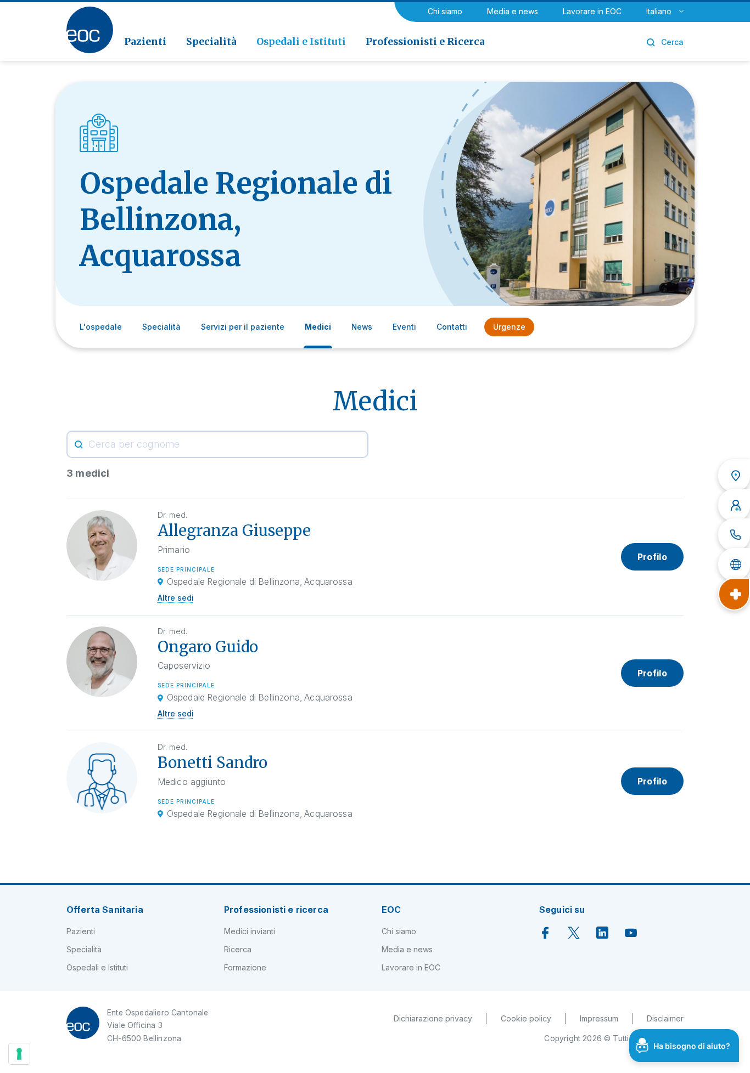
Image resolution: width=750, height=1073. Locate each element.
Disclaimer (665, 1018)
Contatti (451, 327)
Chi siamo (445, 11)
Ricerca (237, 949)
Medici (318, 327)
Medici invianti (249, 931)
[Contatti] (734, 534)
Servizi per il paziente (242, 327)
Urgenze (509, 327)
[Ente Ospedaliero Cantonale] (89, 30)
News (361, 327)
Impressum (599, 1018)
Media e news (512, 11)
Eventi (404, 327)
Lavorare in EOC (592, 11)
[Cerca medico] (734, 505)
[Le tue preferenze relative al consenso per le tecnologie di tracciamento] (19, 1053)
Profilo (652, 556)
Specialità (161, 327)
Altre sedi (176, 597)
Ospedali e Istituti (97, 967)
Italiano (658, 11)
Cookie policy (526, 1018)
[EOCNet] (734, 564)
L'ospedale (101, 327)
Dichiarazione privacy (433, 1018)
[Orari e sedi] (734, 475)
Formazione (245, 967)
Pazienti (80, 931)
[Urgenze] (734, 594)
